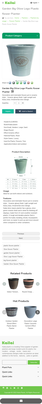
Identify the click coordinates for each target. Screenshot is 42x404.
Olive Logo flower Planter (13, 257)
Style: (6, 138)
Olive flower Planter (11, 249)
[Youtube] (14, 388)
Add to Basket (27, 111)
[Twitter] (10, 388)
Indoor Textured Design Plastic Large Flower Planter (13, 292)
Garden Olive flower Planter (14, 264)
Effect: (6, 133)
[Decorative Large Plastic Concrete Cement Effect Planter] (30, 312)
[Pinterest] (21, 388)
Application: (8, 144)
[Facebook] (3, 388)
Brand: (6, 124)
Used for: (7, 141)
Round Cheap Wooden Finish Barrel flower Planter (28, 292)
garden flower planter (12, 253)
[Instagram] (18, 388)
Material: (7, 136)
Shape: (6, 130)
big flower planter (10, 260)
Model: (6, 122)
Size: (5, 127)
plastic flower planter (11, 246)
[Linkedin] (7, 388)
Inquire (7, 111)
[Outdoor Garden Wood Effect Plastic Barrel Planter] (11, 312)
